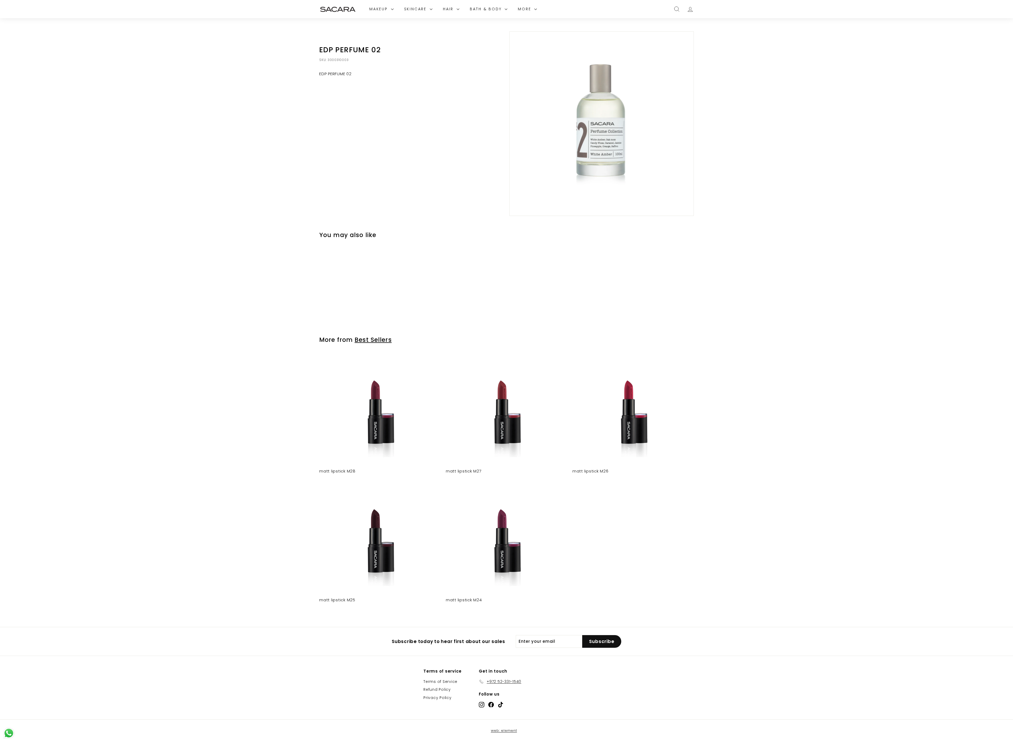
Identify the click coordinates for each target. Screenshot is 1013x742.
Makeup (379, 9)
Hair (449, 9)
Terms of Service (440, 681)
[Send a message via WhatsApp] (9, 733)
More (525, 9)
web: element (504, 730)
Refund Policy (437, 689)
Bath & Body (487, 9)
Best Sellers (373, 339)
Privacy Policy (437, 697)
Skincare (416, 9)
